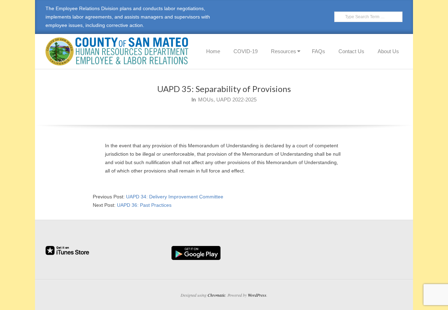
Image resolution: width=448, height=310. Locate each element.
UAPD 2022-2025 (236, 100)
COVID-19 (245, 51)
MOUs (206, 100)
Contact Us (351, 51)
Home (213, 51)
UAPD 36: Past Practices (144, 205)
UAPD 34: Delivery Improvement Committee (174, 196)
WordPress (257, 295)
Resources (283, 51)
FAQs (318, 51)
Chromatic (216, 295)
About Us (388, 51)
